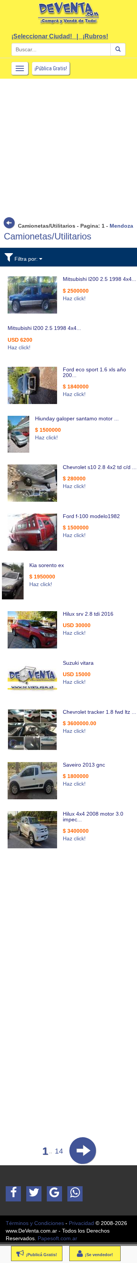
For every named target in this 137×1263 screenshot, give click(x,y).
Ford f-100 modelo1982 (91, 516)
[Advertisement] (68, 147)
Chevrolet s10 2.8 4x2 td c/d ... (100, 467)
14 (59, 1151)
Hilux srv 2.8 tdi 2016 (88, 614)
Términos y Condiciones (35, 1223)
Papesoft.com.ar (57, 1238)
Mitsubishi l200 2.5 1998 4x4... (99, 279)
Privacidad (81, 1223)
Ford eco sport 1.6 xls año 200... (94, 372)
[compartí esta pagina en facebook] (13, 1193)
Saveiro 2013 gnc (84, 765)
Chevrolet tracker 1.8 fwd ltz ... (99, 712)
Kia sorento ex (46, 565)
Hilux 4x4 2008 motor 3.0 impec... (93, 816)
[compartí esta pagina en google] (54, 1193)
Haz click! (74, 298)
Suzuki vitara (78, 663)
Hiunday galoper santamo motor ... (77, 418)
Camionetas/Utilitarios (47, 236)
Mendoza (121, 226)
